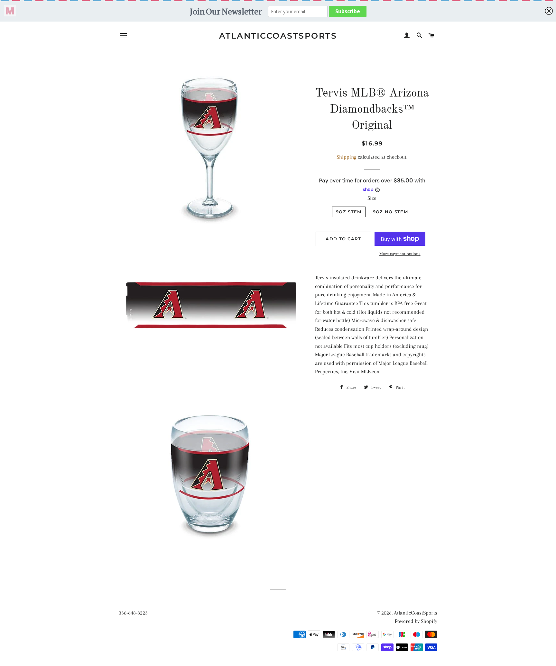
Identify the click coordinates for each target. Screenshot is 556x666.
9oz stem (348, 211)
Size (371, 198)
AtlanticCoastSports (278, 36)
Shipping (347, 157)
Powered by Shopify (416, 621)
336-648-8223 (133, 613)
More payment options (400, 253)
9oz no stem (390, 211)
